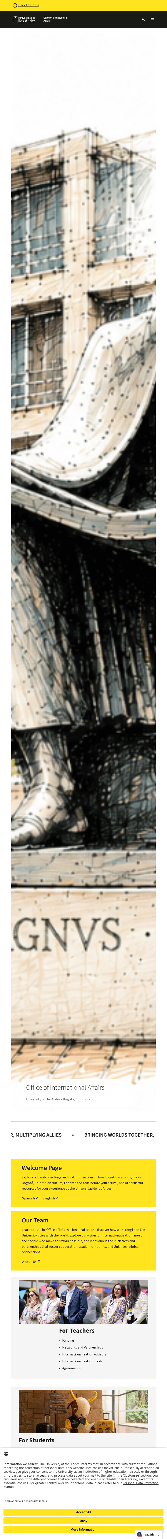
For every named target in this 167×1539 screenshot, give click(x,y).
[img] (24, 20)
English (149, 1534)
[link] (58, 19)
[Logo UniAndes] (24, 19)
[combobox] (149, 1534)
